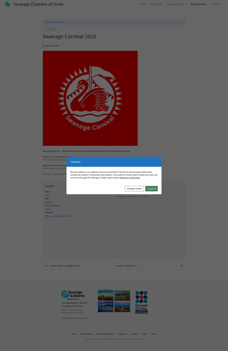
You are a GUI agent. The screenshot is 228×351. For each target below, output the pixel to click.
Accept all (151, 188)
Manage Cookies (134, 188)
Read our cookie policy (130, 177)
